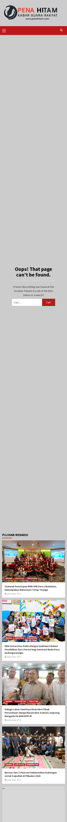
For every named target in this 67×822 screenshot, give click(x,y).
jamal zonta (11, 594)
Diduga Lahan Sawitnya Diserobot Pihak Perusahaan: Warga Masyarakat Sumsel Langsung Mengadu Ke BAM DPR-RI (32, 713)
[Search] (61, 30)
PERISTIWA (33, 701)
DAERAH (9, 578)
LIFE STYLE (19, 578)
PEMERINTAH (20, 701)
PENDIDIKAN (32, 578)
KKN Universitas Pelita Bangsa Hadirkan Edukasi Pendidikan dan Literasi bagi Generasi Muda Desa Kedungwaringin (32, 649)
